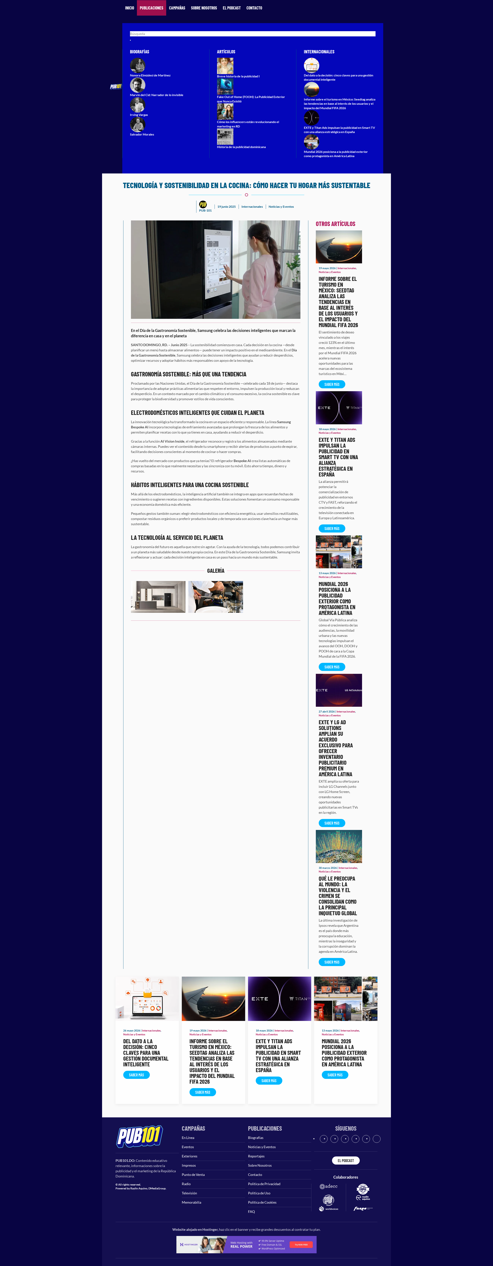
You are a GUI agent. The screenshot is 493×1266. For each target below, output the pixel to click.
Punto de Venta (193, 1174)
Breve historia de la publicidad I (238, 76)
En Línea (188, 1137)
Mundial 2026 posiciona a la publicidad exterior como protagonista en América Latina (337, 598)
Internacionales (252, 206)
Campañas (177, 7)
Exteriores (189, 1156)
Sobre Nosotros (204, 7)
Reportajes (256, 1156)
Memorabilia (191, 1202)
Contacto (254, 7)
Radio (186, 1184)
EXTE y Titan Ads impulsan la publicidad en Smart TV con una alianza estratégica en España (338, 457)
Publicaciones (151, 7)
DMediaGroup (157, 1188)
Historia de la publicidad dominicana (241, 147)
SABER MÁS (332, 384)
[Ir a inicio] (140, 1136)
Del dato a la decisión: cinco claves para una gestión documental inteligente (146, 1052)
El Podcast (232, 7)
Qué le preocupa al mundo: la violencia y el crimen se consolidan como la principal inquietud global (338, 895)
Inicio (129, 7)
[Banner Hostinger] (246, 1244)
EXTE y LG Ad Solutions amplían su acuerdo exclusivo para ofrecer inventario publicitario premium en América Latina (336, 747)
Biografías (255, 1137)
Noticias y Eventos (281, 206)
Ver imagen (158, 606)
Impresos (189, 1165)
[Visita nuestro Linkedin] (377, 1139)
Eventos (188, 1147)
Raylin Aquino (138, 1188)
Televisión (189, 1193)
